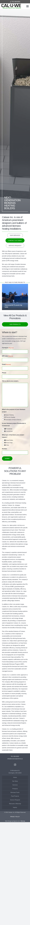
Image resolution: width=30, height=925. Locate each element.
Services (15, 785)
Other (7, 445)
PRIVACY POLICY (15, 816)
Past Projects (15, 796)
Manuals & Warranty (15, 803)
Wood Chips (9, 442)
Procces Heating (10, 417)
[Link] (11, 6)
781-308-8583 (15, 756)
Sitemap (23, 821)
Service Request (15, 800)
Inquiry (15, 807)
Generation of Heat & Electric (13, 419)
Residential (9, 428)
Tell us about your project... (10, 381)
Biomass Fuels (15, 792)
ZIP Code (7, 356)
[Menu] (27, 6)
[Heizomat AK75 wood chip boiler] (15, 297)
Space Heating (9, 415)
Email (6, 364)
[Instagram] (15, 764)
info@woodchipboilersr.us (15, 758)
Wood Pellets (9, 440)
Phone (4, 372)
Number (4, 448)
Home (15, 777)
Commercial (8, 431)
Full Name (8, 347)
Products (15, 788)
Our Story (15, 781)
